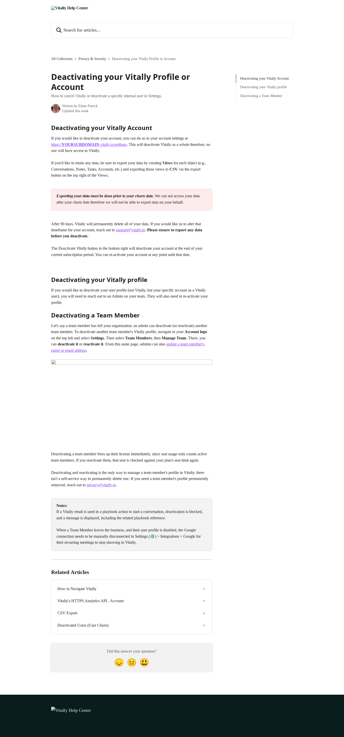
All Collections (62, 59)
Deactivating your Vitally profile (263, 87)
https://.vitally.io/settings (89, 144)
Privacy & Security (92, 59)
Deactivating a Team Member (261, 96)
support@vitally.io (130, 230)
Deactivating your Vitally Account (264, 78)
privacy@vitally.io (101, 485)
